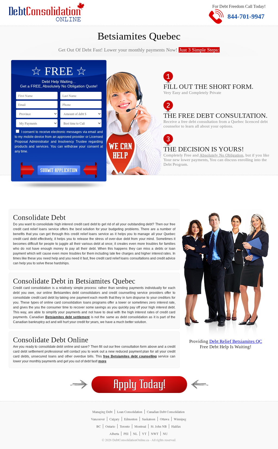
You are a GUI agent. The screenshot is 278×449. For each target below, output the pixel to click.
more (102, 361)
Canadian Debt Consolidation (166, 411)
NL (135, 433)
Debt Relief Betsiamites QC (235, 341)
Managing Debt (102, 411)
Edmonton (130, 419)
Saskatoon (148, 419)
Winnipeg (180, 419)
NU (165, 433)
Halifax (176, 426)
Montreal (140, 426)
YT (144, 433)
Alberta (114, 433)
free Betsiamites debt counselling (130, 356)
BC (98, 426)
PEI (126, 433)
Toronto (125, 426)
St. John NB (159, 426)
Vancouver (98, 419)
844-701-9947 (246, 16)
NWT (154, 433)
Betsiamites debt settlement (67, 317)
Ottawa (164, 419)
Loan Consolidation (129, 411)
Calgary (114, 419)
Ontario (110, 426)
